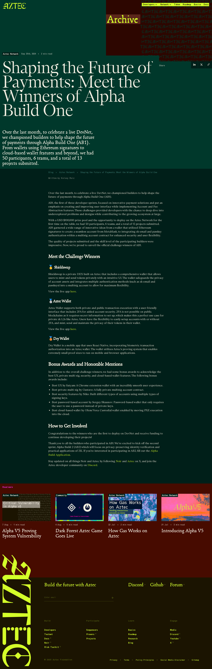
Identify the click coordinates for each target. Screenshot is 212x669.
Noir (118, 461)
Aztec (130, 461)
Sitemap (195, 660)
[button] (149, 4)
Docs (206, 4)
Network (164, 4)
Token (177, 4)
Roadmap (187, 4)
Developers (148, 4)
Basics (197, 4)
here (73, 291)
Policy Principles (145, 660)
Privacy (113, 660)
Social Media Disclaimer (172, 660)
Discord (92, 465)
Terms (126, 660)
